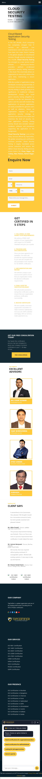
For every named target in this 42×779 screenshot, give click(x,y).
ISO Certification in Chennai (17, 696)
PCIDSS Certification (14, 667)
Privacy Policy (32, 773)
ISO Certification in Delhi (16, 704)
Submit (13, 205)
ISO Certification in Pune (16, 698)
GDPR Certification (14, 669)
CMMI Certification (14, 659)
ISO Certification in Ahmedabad (18, 706)
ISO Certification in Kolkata (16, 712)
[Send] (37, 768)
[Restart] (35, 722)
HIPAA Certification (14, 661)
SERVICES (20, 20)
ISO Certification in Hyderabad (18, 701)
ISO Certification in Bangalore (17, 693)
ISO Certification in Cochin (16, 709)
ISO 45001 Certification (15, 651)
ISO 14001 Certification (15, 648)
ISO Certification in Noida (16, 714)
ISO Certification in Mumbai (17, 690)
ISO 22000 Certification (15, 653)
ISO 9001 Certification (15, 646)
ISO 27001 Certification (15, 656)
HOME (10, 20)
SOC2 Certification (14, 664)
